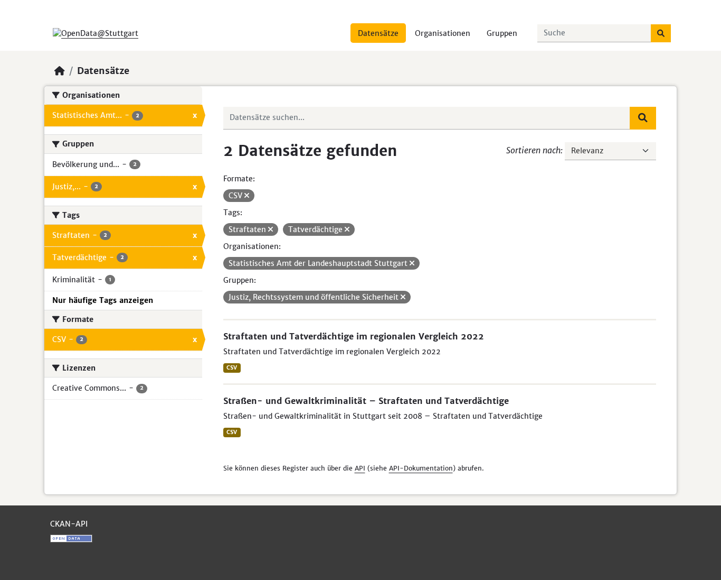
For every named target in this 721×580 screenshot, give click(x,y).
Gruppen (502, 33)
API (360, 468)
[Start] (59, 71)
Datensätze (378, 33)
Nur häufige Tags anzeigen (102, 300)
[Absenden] (661, 33)
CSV (231, 367)
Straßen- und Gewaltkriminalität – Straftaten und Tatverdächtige (366, 400)
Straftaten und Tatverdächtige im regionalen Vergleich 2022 (353, 336)
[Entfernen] (246, 195)
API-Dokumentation (421, 468)
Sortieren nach (533, 150)
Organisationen (442, 33)
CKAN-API (69, 524)
